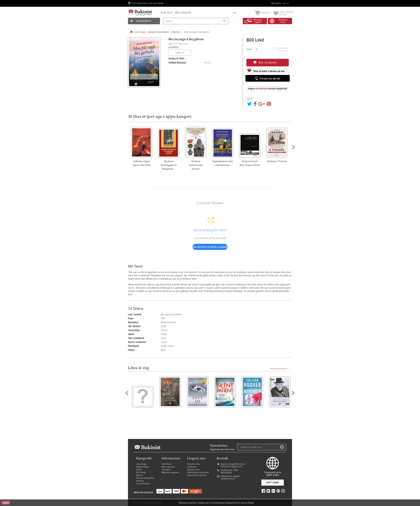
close (6, 502)
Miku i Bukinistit (183, 12)
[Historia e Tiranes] (277, 142)
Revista (139, 475)
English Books (142, 467)
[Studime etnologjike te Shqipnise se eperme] (168, 142)
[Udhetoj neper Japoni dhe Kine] (141, 142)
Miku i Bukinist (168, 467)
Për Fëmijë (141, 473)
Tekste (139, 470)
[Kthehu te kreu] (131, 32)
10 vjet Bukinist (143, 484)
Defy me (196, 410)
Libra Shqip (141, 464)
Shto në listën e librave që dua (268, 71)
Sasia (249, 49)
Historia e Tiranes (277, 161)
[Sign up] (282, 447)
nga (170, 44)
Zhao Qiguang (180, 44)
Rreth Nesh (167, 464)
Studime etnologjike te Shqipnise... (169, 165)
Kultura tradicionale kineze (195, 165)
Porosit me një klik (270, 78)
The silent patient (224, 411)
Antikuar (140, 481)
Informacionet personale (198, 473)
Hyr (234, 13)
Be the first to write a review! (210, 246)
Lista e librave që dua (196, 475)
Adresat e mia (193, 470)
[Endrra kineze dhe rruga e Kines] (250, 142)
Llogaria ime (196, 458)
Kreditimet (191, 467)
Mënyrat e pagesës (170, 473)
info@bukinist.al (228, 479)
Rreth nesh (166, 12)
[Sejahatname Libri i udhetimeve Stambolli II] (222, 142)
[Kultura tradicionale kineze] (195, 142)
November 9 (251, 410)
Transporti (166, 470)
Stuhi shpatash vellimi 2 (169, 411)
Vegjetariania (141, 410)
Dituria (207, 62)
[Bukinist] (140, 12)
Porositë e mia (193, 464)
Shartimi (278, 410)
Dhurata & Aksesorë (145, 478)
